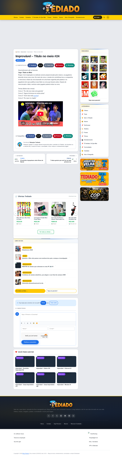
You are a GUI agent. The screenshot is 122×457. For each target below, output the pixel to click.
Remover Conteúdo (76, 423)
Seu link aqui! (17, 441)
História (55, 17)
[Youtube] (65, 415)
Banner (66, 423)
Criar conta (54, 302)
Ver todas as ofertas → (46, 232)
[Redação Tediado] (19, 144)
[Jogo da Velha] (94, 164)
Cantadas (28, 17)
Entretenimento (80, 17)
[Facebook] (52, 415)
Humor (61, 17)
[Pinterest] (61, 415)
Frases (49, 17)
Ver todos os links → (22, 291)
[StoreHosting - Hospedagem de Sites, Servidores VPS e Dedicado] (93, 440)
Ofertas (16, 17)
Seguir (98, 17)
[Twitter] (57, 415)
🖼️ (33, 323)
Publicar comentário (30, 342)
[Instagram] (73, 415)
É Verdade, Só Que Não (39, 17)
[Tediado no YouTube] (94, 179)
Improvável (23, 52)
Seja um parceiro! (52, 291)
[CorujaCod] (94, 194)
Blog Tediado (26, 453)
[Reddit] (69, 415)
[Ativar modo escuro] (104, 17)
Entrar (43, 302)
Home (42, 423)
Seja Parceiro (57, 423)
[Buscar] (107, 17)
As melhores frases (19, 433)
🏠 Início (18, 52)
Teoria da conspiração (19, 437)
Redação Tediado (35, 142)
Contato (21, 17)
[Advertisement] (61, 34)
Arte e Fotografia (69, 17)
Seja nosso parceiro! (94, 100)
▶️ (37, 323)
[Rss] (48, 415)
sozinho (35, 95)
